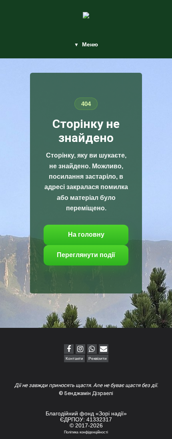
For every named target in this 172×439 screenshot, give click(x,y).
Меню (90, 44)
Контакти (74, 358)
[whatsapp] (92, 349)
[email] (103, 349)
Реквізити (97, 358)
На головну (86, 234)
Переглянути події (86, 254)
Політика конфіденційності (86, 432)
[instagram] (80, 349)
